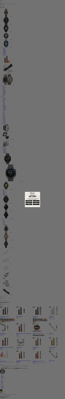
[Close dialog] (39, 192)
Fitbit (36, 200)
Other (36, 204)
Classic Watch (29, 200)
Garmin (29, 202)
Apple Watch (36, 202)
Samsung (29, 204)
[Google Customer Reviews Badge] (5, 146)
